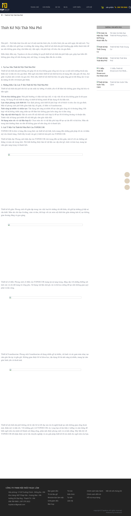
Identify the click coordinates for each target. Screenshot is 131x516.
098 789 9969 (122, 7)
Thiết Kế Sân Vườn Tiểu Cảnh (119, 83)
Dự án (57, 7)
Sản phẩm (46, 7)
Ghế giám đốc (53, 501)
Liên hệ (89, 7)
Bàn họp (51, 504)
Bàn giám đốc (53, 491)
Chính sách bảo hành (95, 491)
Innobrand (118, 512)
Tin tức (70, 491)
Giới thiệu (77, 7)
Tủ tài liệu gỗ (53, 494)
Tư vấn (69, 497)
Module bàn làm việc (56, 497)
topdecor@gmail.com (16, 504)
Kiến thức (71, 494)
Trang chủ (35, 7)
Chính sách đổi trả (94, 494)
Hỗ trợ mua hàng (93, 497)
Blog (66, 7)
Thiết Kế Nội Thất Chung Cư (119, 48)
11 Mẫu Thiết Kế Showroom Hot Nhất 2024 (118, 69)
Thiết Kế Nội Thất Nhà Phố (14, 15)
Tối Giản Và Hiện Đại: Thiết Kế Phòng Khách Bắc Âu (118, 34)
